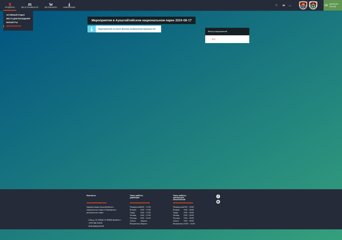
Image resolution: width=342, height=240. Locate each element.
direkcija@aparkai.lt (96, 226)
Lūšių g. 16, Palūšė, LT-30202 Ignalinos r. (104, 220)
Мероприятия (13, 26)
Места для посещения (18, 19)
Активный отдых (15, 15)
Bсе (213, 39)
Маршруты (12, 22)
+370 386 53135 (95, 223)
